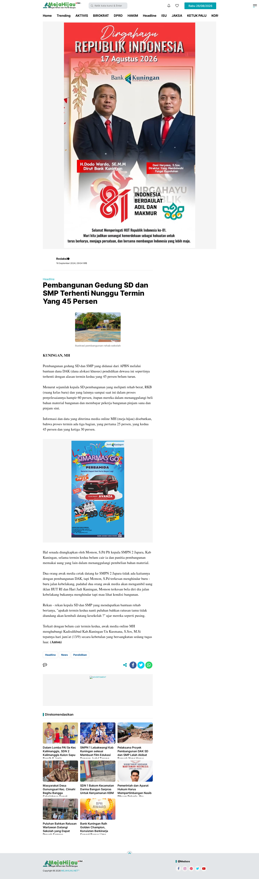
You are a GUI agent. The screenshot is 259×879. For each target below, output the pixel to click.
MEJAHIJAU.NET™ (70, 870)
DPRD (118, 15)
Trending (63, 15)
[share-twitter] (140, 665)
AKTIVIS (81, 15)
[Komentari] (45, 665)
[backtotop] (129, 854)
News (64, 654)
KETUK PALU (196, 15)
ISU (164, 15)
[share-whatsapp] (148, 665)
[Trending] (177, 5)
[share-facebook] (133, 665)
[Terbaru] (168, 5)
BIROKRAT (101, 15)
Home (47, 15)
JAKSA (177, 15)
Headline (149, 15)
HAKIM (133, 15)
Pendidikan (80, 654)
